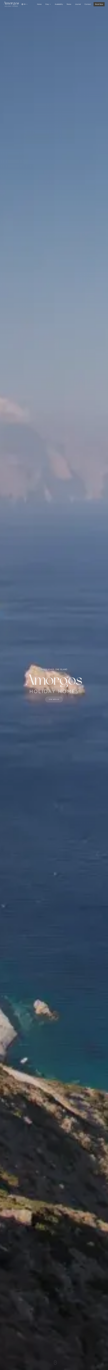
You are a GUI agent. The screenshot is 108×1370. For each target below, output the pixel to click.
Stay (47, 4)
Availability (59, 4)
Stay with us (54, 699)
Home (39, 4)
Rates (69, 4)
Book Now (99, 4)
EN (25, 4)
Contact (87, 4)
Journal (78, 4)
